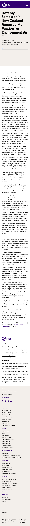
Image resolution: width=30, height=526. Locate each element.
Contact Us (4, 512)
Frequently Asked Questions (9, 485)
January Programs (6, 443)
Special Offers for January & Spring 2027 (12, 457)
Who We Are (5, 497)
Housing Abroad (6, 421)
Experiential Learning (7, 417)
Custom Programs (6, 465)
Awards (3, 503)
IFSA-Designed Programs (8, 439)
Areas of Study (5, 435)
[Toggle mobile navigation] (26, 5)
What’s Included (6, 415)
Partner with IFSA (6, 463)
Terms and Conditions (22, 521)
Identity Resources (6, 481)
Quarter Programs (6, 441)
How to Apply (5, 453)
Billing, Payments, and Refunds (9, 483)
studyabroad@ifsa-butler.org (9, 356)
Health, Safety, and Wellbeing (9, 479)
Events (3, 508)
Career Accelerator (6, 437)
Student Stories (10, 40)
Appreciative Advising (7, 469)
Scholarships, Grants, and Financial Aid (11, 455)
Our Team (4, 501)
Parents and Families (7, 489)
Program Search (5, 431)
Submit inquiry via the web (8, 357)
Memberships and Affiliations (9, 473)
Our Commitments (6, 499)
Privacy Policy (23, 519)
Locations (4, 433)
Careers (4, 510)
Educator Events (6, 471)
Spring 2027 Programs (7, 447)
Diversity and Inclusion (7, 419)
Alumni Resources (6, 487)
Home (3, 40)
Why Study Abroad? (6, 410)
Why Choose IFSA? (6, 412)
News (3, 506)
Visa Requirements (6, 492)
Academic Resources (7, 467)
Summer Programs (6, 445)
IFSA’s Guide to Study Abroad (9, 425)
